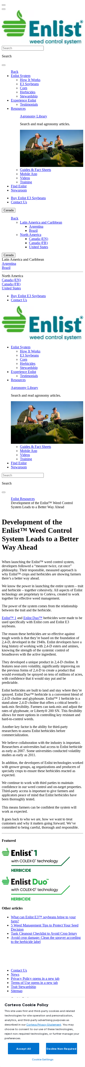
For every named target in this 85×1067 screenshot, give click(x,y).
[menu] (3, 5)
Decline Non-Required (61, 1048)
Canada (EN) (38, 239)
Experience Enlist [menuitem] (23, 100)
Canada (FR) (38, 243)
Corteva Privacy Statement (43, 1024)
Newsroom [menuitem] (19, 190)
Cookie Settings (42, 1059)
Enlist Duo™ (32, 618)
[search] (3, 65)
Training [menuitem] (26, 182)
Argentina (36, 226)
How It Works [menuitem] (30, 80)
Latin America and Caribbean (41, 222)
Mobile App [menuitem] (28, 174)
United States (38, 247)
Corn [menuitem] (23, 88)
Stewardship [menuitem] (29, 96)
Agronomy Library (33, 116)
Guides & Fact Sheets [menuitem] (35, 170)
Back (14, 72)
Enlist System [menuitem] (20, 76)
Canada (9, 210)
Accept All (23, 1048)
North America (30, 235)
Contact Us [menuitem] (19, 202)
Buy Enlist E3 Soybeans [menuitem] (28, 198)
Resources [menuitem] (18, 108)
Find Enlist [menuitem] (19, 186)
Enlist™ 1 (9, 618)
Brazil (33, 230)
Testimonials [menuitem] (29, 104)
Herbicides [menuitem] (27, 92)
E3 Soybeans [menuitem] (29, 84)
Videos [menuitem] (25, 178)
